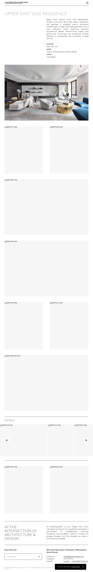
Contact (67, 561)
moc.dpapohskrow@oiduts (74, 556)
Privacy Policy (75, 567)
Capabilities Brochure (79, 561)
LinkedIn (49, 561)
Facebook (50, 559)
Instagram (50, 556)
